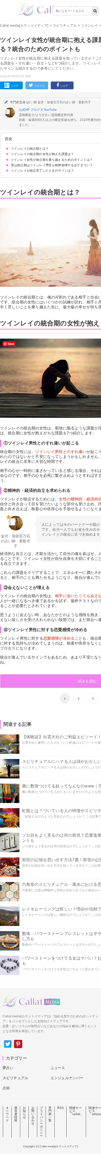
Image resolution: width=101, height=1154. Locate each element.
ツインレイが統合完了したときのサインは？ (42, 170)
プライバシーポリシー (41, 1122)
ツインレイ (89, 25)
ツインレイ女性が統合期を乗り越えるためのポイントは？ (52, 160)
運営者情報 (15, 1114)
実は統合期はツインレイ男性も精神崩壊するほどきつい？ (52, 165)
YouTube (50, 110)
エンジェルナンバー (67, 1078)
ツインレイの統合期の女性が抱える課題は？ (42, 154)
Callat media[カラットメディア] (24, 25)
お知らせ (24, 1112)
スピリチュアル (65, 25)
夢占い (8, 1068)
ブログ (36, 110)
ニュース (58, 1068)
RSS (60, 1108)
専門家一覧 (50, 1114)
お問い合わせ (32, 1115)
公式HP (25, 110)
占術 (6, 1088)
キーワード (7, 1114)
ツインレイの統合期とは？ (30, 148)
